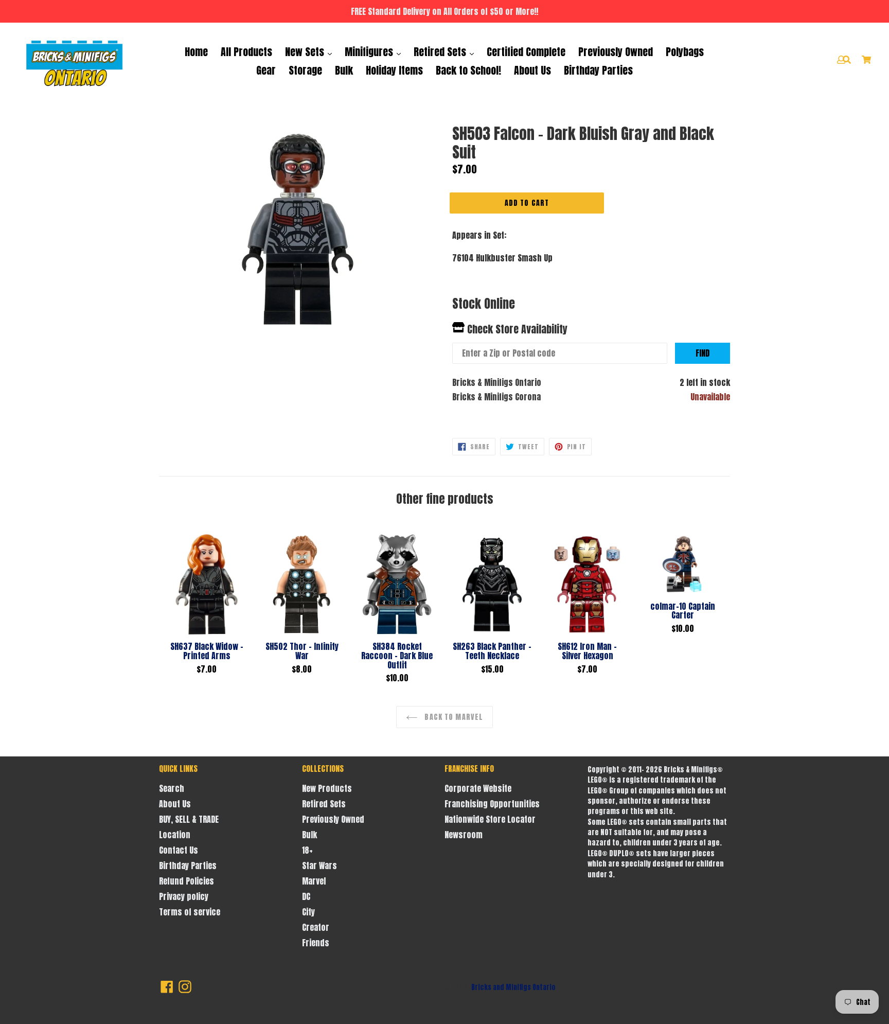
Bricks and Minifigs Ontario (513, 987)
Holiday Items (394, 70)
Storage (305, 70)
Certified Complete (526, 52)
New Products (327, 788)
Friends (315, 943)
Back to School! (468, 70)
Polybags (685, 52)
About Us (532, 70)
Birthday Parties (598, 70)
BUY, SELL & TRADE (189, 819)
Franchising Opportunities (492, 804)
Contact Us (178, 850)
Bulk (344, 70)
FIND (702, 353)
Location (174, 834)
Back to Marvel (452, 717)
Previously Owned (615, 52)
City (308, 912)
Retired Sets (441, 52)
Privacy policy (183, 896)
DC (306, 896)
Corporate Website (477, 788)
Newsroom (463, 834)
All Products (246, 52)
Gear (266, 70)
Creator (315, 927)
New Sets (306, 52)
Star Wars (319, 865)
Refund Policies (186, 881)
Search (171, 788)
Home (196, 52)
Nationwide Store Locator (490, 819)
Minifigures (370, 52)
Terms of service (189, 912)
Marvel (314, 881)
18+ (307, 850)
